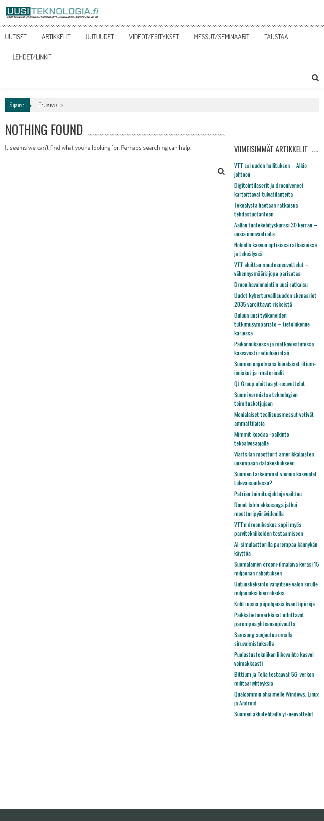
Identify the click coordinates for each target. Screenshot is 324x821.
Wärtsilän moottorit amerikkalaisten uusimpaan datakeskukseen (274, 458)
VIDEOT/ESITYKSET (154, 36)
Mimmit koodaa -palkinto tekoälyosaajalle (261, 438)
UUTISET (16, 36)
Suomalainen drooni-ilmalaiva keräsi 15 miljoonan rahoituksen (276, 568)
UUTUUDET (100, 36)
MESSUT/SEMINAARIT (221, 36)
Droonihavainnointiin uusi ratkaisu (271, 284)
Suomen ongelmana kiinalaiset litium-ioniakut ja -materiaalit (275, 368)
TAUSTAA (276, 36)
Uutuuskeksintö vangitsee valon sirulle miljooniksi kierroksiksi (276, 588)
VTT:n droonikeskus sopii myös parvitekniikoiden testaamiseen (268, 528)
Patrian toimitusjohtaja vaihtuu (268, 493)
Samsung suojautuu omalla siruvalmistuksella (263, 639)
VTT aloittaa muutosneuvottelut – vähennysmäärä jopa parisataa (271, 269)
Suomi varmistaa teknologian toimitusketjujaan (265, 399)
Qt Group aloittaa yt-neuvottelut (269, 383)
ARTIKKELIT (56, 36)
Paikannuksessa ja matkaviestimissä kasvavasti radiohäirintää (274, 348)
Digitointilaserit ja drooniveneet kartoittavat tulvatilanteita (269, 189)
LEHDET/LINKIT (32, 57)
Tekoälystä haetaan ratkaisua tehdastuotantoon (266, 209)
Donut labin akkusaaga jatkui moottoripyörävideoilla (265, 509)
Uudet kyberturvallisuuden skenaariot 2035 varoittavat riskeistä (275, 299)
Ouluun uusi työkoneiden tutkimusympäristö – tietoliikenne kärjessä (272, 324)
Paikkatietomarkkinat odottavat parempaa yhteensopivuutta (269, 619)
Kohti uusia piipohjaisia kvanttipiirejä (274, 603)
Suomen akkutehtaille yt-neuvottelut (273, 713)
